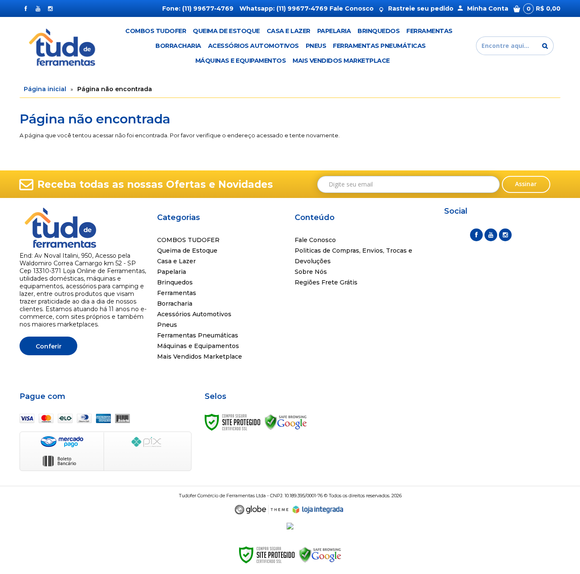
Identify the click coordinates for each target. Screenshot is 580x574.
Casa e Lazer (176, 261)
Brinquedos (175, 282)
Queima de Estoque (187, 250)
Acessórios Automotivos (194, 314)
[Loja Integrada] (318, 509)
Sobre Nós (311, 272)
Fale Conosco (351, 8)
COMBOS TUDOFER (188, 240)
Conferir (49, 346)
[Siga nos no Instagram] (50, 8)
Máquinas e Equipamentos (198, 346)
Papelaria (171, 272)
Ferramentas (176, 293)
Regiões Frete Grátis (326, 282)
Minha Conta (487, 8)
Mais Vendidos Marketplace (199, 356)
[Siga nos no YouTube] (490, 235)
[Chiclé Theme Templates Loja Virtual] (261, 510)
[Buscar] (545, 45)
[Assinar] (526, 184)
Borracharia (174, 303)
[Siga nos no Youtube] (38, 8)
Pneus (167, 325)
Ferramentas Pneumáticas (197, 335)
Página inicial (45, 89)
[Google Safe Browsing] (286, 421)
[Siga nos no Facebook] (25, 8)
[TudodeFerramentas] (63, 46)
